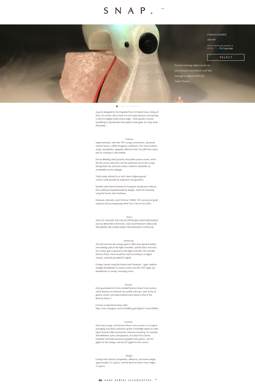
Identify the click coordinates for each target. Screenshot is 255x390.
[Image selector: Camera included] (117, 106)
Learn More (228, 48)
